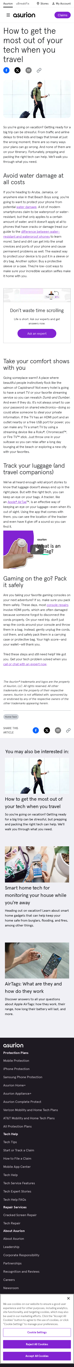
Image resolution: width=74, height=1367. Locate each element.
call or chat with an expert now (24, 664)
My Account (63, 3)
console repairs (57, 605)
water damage (26, 207)
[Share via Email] (28, 70)
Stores (44, 3)
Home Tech (11, 716)
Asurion (8, 3)
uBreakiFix (22, 3)
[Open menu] (8, 15)
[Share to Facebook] (6, 70)
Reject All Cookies (37, 1344)
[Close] (68, 1298)
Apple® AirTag (17, 502)
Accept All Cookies (37, 1356)
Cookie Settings (37, 1332)
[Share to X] (17, 70)
